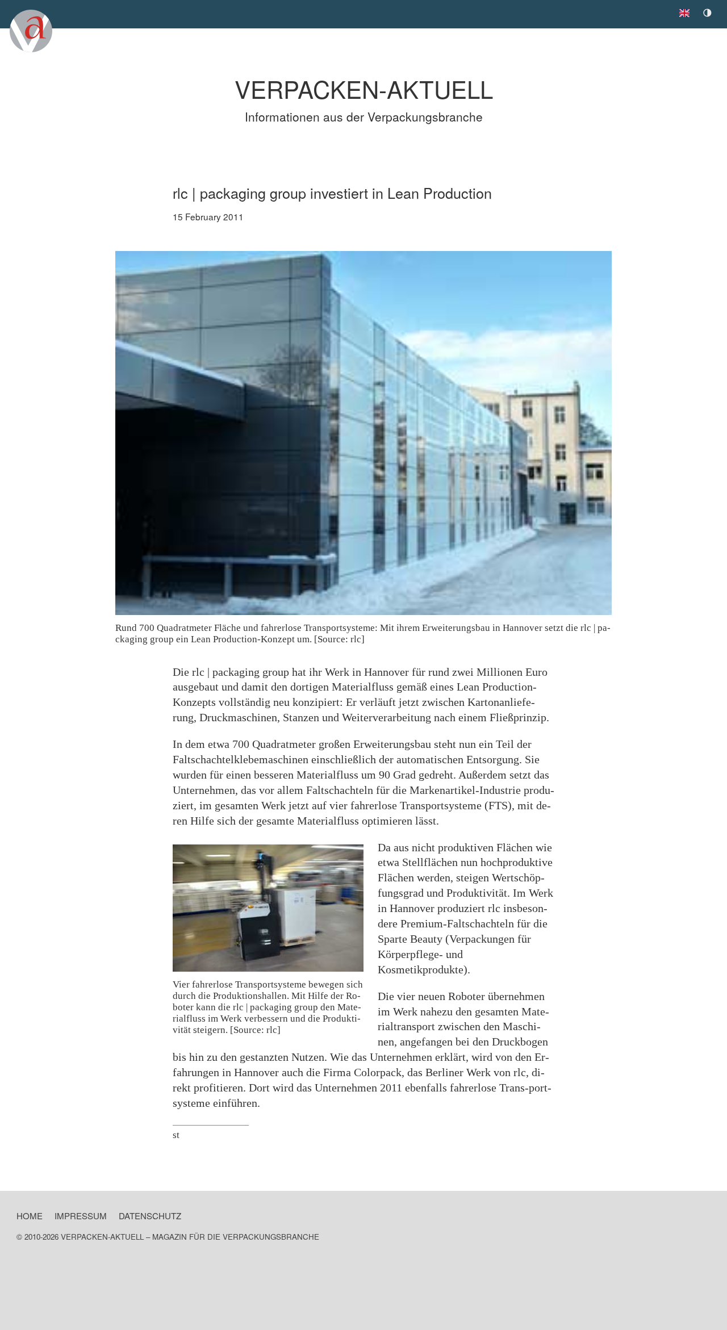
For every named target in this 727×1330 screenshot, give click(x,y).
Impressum (81, 1216)
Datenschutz (150, 1216)
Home (29, 1216)
